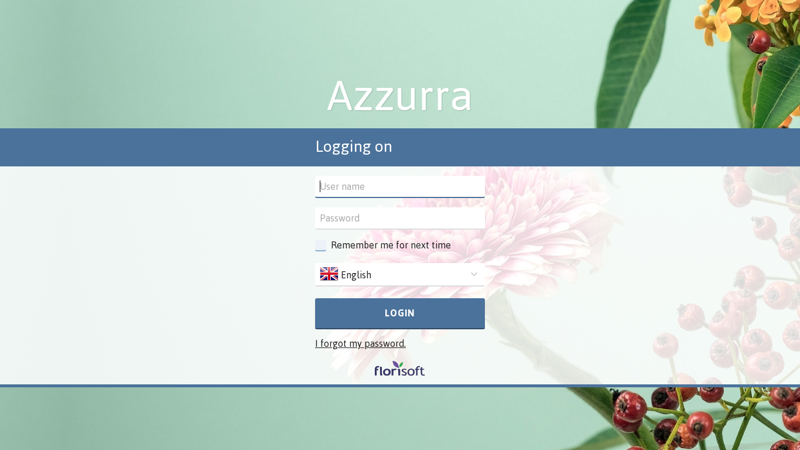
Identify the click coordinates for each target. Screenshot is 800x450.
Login (400, 313)
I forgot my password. (360, 343)
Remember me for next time (391, 245)
